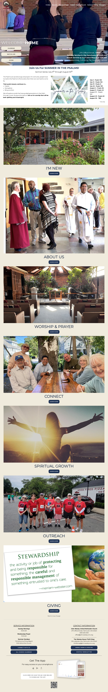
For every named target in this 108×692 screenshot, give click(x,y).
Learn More (54, 173)
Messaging (102, 5)
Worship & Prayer (64, 5)
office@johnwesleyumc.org (84, 635)
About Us (54, 5)
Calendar (11, 48)
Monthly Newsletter (84, 652)
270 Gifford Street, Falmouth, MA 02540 (84, 631)
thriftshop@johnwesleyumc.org (84, 643)
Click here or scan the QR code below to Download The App (37, 676)
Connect (72, 5)
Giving (96, 5)
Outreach (90, 5)
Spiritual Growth (81, 5)
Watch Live (11, 54)
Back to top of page (54, 616)
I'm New (48, 5)
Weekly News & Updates (84, 647)
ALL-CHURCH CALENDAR (24, 652)
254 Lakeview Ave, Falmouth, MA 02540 (84, 641)
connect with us (24, 647)
